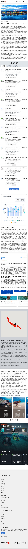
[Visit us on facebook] (17, 543)
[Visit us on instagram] (15, 543)
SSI (1, 513)
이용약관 (3, 500)
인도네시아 (3, 483)
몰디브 (2, 490)
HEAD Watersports (6, 510)
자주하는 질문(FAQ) (5, 497)
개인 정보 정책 (23, 257)
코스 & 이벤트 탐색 (14, 189)
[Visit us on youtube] (26, 543)
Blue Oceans (3, 495)
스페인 (2, 481)
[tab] (3, 66)
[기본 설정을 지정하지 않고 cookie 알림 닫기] (26, 255)
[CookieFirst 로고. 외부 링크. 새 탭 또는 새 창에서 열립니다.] (1, 259)
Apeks (2, 519)
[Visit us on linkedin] (23, 543)
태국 (2, 477)
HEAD (2, 525)
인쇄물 (2, 502)
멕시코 (2, 488)
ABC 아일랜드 (6, 21)
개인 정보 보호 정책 (5, 498)
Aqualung (3, 518)
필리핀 (2, 486)
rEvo (2, 521)
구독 (3, 533)
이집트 (2, 479)
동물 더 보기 (14, 419)
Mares (2, 516)
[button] (13, 325)
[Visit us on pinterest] (20, 543)
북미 (2, 21)
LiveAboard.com (4, 514)
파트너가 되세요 (4, 507)
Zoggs (2, 523)
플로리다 (3, 484)
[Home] (4, 1)
